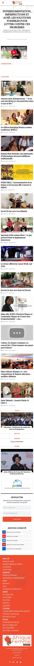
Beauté (6, 559)
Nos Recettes (9, 617)
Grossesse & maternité (13, 578)
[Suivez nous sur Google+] (13, 662)
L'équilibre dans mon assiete (16, 611)
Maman (6, 572)
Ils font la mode (11, 630)
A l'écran (7, 597)
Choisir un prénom (12, 589)
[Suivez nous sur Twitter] (17, 662)
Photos (6, 600)
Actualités (8, 594)
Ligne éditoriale (17, 652)
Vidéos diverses (26, 30)
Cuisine (6, 608)
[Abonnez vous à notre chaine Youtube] (20, 662)
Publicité (17, 655)
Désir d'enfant (10, 575)
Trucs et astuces (11, 614)
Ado (5, 586)
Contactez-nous (17, 657)
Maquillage (8, 561)
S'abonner (17, 519)
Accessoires (8, 628)
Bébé (5, 581)
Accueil (11, 30)
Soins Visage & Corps (12, 564)
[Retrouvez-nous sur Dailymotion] (23, 662)
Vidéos (19, 30)
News (15, 30)
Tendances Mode (11, 622)
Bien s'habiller (10, 625)
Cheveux (7, 567)
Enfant (6, 583)
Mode (5, 619)
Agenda (6, 606)
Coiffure (7, 570)
